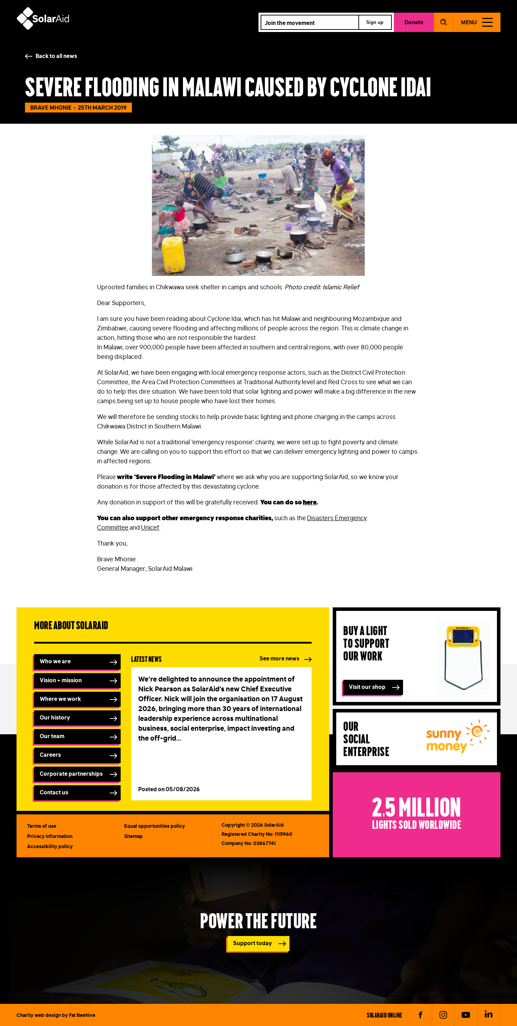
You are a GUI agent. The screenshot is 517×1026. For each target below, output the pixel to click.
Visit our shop (367, 687)
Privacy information (49, 836)
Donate (413, 22)
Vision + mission (61, 680)
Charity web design (39, 1015)
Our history (55, 717)
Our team (52, 736)
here (310, 502)
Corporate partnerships (71, 773)
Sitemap (133, 836)
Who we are (55, 661)
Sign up (374, 22)
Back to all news (56, 56)
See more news (279, 658)
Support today (252, 943)
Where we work (60, 699)
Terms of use (41, 826)
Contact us (54, 792)
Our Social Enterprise (366, 738)
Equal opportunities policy (154, 826)
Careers (50, 754)
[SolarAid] (43, 28)
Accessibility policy (50, 846)
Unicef (150, 527)
